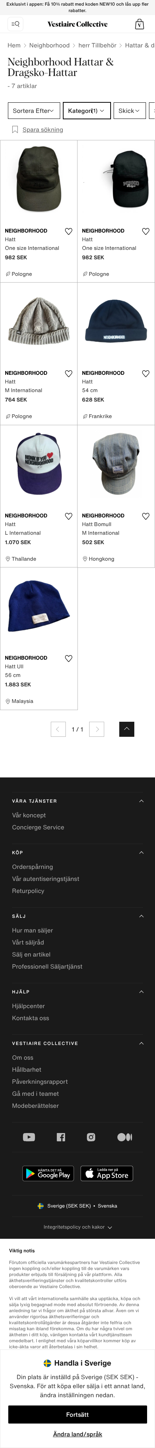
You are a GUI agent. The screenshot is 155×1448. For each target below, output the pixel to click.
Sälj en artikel (31, 954)
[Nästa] (96, 729)
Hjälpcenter (28, 1005)
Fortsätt (77, 1414)
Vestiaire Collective (45, 1043)
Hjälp (21, 992)
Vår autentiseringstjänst (45, 878)
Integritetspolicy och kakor (74, 1226)
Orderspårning (32, 866)
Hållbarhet (26, 1069)
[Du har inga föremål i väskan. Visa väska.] (139, 24)
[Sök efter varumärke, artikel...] (15, 24)
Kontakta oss (30, 1017)
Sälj (19, 916)
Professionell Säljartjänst (47, 966)
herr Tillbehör (97, 45)
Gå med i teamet (35, 1093)
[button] (139, 24)
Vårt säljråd (28, 942)
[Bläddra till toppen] (126, 729)
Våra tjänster (34, 801)
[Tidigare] (58, 729)
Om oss (22, 1057)
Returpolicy (28, 890)
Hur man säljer (32, 930)
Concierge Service (38, 827)
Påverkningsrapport (40, 1081)
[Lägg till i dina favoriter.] (68, 231)
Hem (14, 45)
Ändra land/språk (77, 1434)
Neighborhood (49, 45)
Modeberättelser (35, 1105)
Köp (17, 853)
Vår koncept (29, 815)
